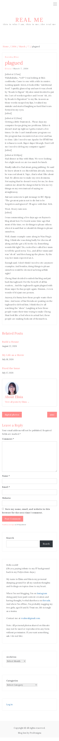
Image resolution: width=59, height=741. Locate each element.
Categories (12, 680)
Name (6, 476)
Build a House (10, 341)
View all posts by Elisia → (17, 402)
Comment (8, 439)
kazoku (9, 57)
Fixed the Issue (11, 368)
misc (16, 57)
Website (6, 498)
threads (46, 600)
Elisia (8, 69)
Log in (9, 704)
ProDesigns (35, 733)
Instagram (42, 593)
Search (10, 538)
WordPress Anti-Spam (8, 524)
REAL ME (29, 19)
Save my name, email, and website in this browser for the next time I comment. (26, 511)
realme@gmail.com (30, 618)
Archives (11, 657)
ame (52, 414)
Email (6, 487)
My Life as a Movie (13, 355)
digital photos (12, 414)
